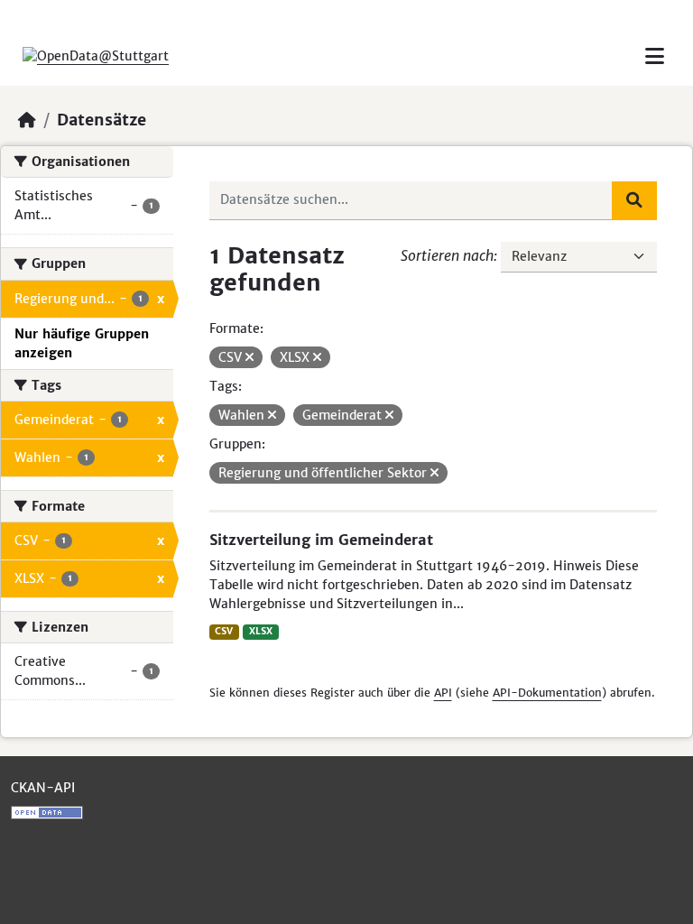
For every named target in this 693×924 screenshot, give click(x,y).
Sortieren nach (447, 255)
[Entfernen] (249, 357)
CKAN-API (43, 788)
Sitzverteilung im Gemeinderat (321, 540)
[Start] (27, 120)
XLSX (261, 631)
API (443, 692)
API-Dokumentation (547, 692)
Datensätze (101, 120)
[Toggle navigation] (654, 56)
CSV (224, 631)
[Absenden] (634, 200)
